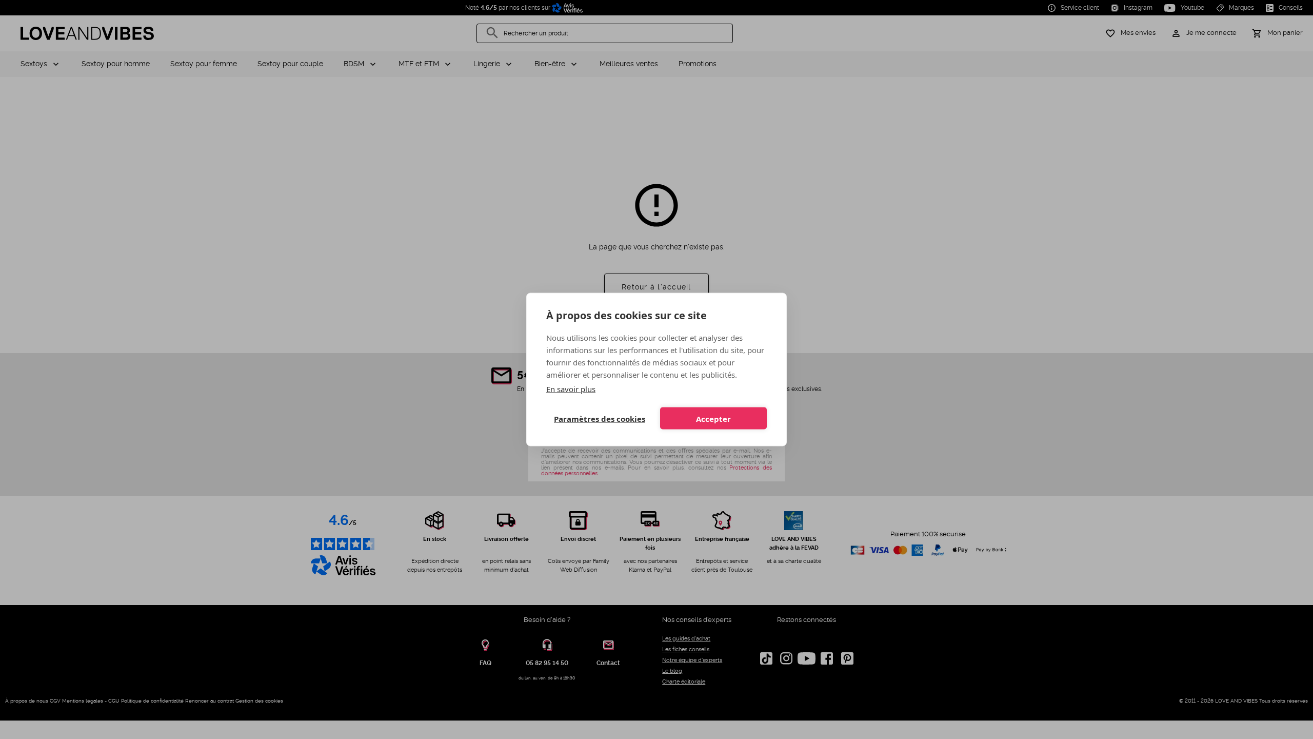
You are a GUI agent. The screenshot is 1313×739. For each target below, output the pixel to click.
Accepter (713, 418)
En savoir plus (570, 389)
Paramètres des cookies (599, 418)
